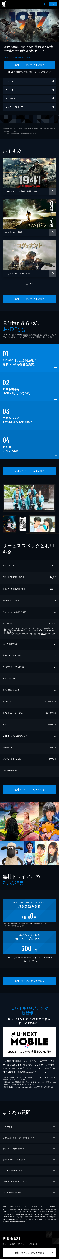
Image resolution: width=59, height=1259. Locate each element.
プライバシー (22, 1244)
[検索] (45, 4)
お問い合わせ (33, 1244)
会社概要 (12, 1244)
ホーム (5, 1244)
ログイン (53, 4)
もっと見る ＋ (29, 283)
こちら (49, 72)
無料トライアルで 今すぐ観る (30, 65)
